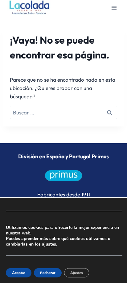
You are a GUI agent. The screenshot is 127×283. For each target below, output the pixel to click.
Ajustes (76, 272)
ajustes (49, 244)
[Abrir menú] (114, 7)
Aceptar (18, 272)
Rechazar (47, 272)
